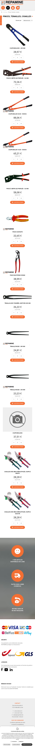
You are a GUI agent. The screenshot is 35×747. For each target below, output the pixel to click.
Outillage (5, 12)
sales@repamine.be (18, 715)
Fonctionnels (14, 741)
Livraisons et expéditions (17, 724)
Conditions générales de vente (17, 722)
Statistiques (21, 741)
